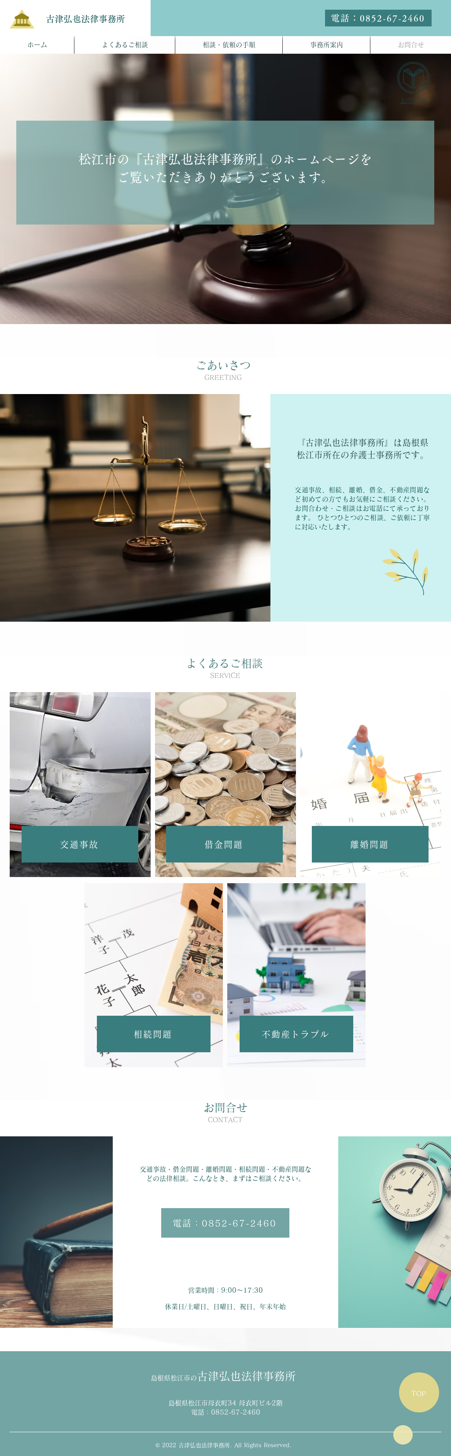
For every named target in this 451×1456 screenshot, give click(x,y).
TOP (418, 1393)
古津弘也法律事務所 (85, 19)
